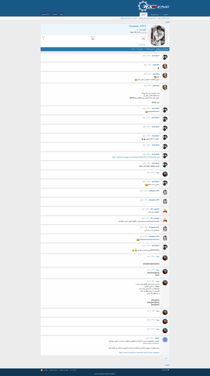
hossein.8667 (154, 190)
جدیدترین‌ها (155, 14)
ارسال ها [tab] (140, 49)
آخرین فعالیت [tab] (149, 49)
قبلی (166, 358)
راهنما (45, 370)
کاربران (143, 14)
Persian (165, 370)
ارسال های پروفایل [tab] (162, 49)
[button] (161, 14)
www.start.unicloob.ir (151, 343)
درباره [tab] (133, 49)
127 (143, 39)
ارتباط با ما (73, 370)
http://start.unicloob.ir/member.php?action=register (139, 352)
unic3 (157, 338)
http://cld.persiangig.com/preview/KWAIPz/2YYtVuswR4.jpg (135, 157)
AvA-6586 (155, 55)
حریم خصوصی (53, 370)
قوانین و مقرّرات (63, 370)
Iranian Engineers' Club (105, 374)
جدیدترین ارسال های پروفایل (147, 18)
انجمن (166, 14)
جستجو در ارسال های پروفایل (128, 18)
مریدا (157, 172)
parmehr (156, 65)
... (136, 29)
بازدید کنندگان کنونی (164, 18)
